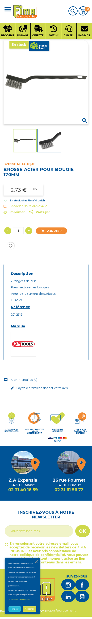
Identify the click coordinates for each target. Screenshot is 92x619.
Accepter (29, 609)
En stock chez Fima (22, 200)
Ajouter (54, 231)
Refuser (14, 609)
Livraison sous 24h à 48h (28, 206)
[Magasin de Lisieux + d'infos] (69, 462)
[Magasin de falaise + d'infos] (23, 462)
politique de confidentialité (42, 555)
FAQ (3, 611)
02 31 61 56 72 (69, 489)
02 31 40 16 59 (23, 489)
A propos (49, 610)
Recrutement (66, 610)
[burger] (7, 10)
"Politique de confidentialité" (19, 599)
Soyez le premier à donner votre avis (39, 388)
